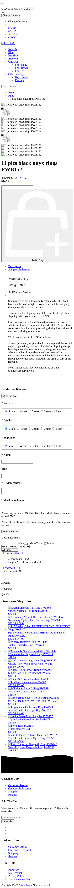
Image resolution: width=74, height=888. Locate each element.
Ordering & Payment (19, 788)
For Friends (21, 67)
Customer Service (18, 785)
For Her (19, 70)
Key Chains (21, 77)
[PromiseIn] (8, 43)
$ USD (12, 27)
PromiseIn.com (25, 885)
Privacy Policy (16, 876)
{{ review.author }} (12, 553)
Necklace (13, 55)
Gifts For (13, 61)
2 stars (47, 411)
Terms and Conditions (20, 879)
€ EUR (12, 37)
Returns (12, 794)
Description (14, 266)
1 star (59, 411)
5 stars (11, 411)
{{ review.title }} (10, 567)
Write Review (9, 396)
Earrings (19, 80)
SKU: (19, 177)
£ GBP (12, 30)
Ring (11, 52)
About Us (13, 869)
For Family (21, 64)
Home (11, 92)
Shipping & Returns (19, 269)
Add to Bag (37, 260)
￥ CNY (13, 34)
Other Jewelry (16, 74)
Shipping (13, 791)
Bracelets (13, 58)
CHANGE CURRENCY (11, 9)
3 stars (35, 411)
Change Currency (11, 15)
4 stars (23, 411)
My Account (15, 872)
